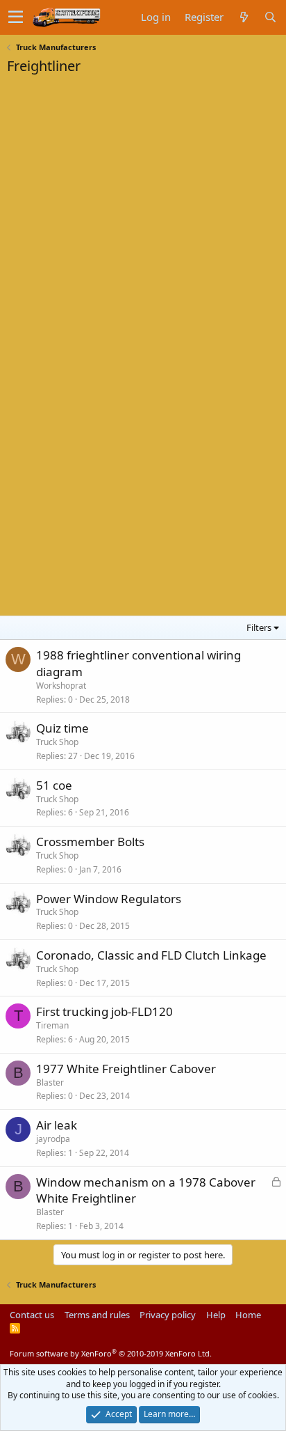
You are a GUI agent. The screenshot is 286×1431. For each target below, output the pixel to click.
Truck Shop (57, 742)
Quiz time (62, 728)
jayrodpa (53, 1139)
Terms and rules (97, 1314)
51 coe (54, 785)
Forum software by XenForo (111, 1353)
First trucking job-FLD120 (104, 1011)
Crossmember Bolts (90, 842)
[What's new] (243, 17)
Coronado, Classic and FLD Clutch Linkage (151, 955)
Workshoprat (61, 685)
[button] (15, 17)
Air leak (56, 1125)
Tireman (52, 1025)
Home (248, 1314)
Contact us (32, 1314)
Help (216, 1314)
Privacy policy (168, 1314)
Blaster (50, 1082)
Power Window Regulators (108, 899)
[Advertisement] (111, 170)
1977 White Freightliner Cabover (126, 1069)
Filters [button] (258, 627)
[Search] (270, 17)
